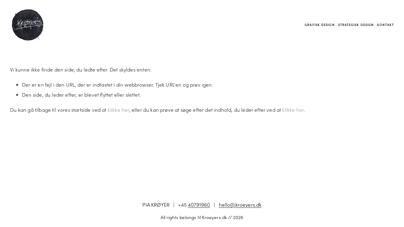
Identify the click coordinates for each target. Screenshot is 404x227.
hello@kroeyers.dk (240, 204)
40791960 (199, 204)
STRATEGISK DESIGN (356, 24)
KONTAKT (385, 24)
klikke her (118, 109)
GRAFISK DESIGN (319, 24)
